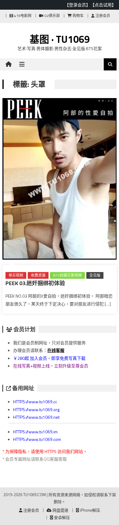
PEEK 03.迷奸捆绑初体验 (35, 283)
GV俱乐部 (51, 16)
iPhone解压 (89, 510)
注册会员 (102, 16)
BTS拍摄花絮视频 (67, 275)
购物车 (78, 16)
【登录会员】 (77, 4)
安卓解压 (61, 517)
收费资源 (38, 275)
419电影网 (22, 16)
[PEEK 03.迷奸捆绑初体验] (59, 180)
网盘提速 (60, 510)
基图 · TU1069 (60, 39)
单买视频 (16, 275)
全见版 (94, 275)
